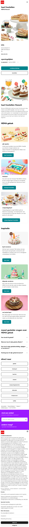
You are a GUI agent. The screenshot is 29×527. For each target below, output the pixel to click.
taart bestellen (8, 155)
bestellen (14, 73)
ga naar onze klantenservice (9, 426)
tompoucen (14, 395)
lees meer (6, 260)
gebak (14, 363)
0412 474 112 (4, 54)
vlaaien (14, 379)
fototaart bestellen (9, 187)
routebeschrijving (14, 68)
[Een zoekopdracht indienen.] (25, 419)
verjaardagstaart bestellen (11, 220)
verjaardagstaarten (14, 385)
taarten (14, 374)
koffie (14, 401)
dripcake (14, 390)
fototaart (14, 369)
